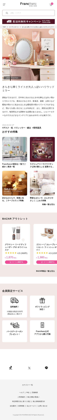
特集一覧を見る (48, 204)
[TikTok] (11, 368)
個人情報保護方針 (39, 401)
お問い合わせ (42, 406)
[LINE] (46, 368)
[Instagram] (20, 368)
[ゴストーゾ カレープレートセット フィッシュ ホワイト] (47, 233)
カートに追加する (17, 262)
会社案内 (13, 406)
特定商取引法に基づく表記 (21, 401)
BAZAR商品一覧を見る (45, 271)
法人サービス (31, 406)
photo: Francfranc (12, 78)
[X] (29, 368)
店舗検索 (35, 392)
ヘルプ (21, 392)
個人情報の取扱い (33, 397)
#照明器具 (36, 128)
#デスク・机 (7, 128)
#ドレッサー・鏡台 (22, 128)
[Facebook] (37, 368)
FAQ (27, 392)
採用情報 (21, 406)
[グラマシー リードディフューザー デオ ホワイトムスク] (16, 233)
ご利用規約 (21, 397)
